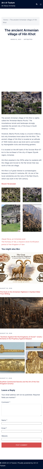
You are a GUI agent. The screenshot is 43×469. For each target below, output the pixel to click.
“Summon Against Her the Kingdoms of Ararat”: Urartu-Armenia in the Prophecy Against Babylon (21, 338)
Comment (6, 402)
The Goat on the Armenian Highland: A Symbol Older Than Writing (20, 293)
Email (4, 428)
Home (5, 20)
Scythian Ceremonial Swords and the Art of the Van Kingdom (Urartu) (19, 383)
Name (4, 420)
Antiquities (28, 39)
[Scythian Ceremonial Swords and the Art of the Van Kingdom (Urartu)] (21, 358)
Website (5, 436)
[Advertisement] (21, 66)
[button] (36, 4)
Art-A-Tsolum (8, 3)
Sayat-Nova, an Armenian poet (13, 239)
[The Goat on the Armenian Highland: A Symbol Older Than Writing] (21, 268)
